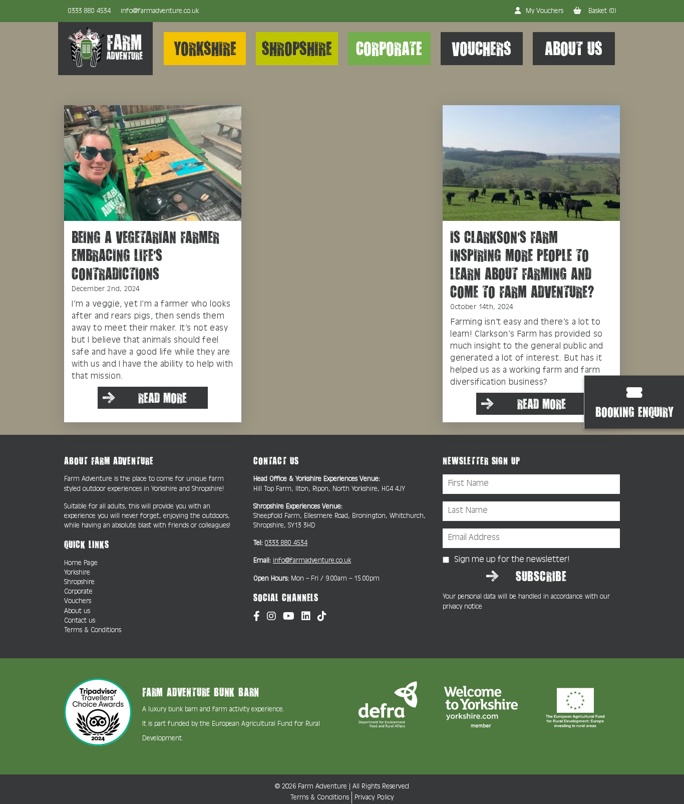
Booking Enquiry (634, 411)
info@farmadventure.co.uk (160, 11)
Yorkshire (77, 573)
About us (77, 611)
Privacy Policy (374, 797)
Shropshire (79, 582)
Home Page (81, 563)
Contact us (79, 621)
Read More (162, 397)
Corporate (78, 592)
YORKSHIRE (205, 48)
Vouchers (77, 601)
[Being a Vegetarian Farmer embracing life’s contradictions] (152, 162)
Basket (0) (601, 11)
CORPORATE (389, 48)
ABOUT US (573, 48)
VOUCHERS (481, 48)
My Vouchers (544, 11)
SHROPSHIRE (297, 48)
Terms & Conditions (92, 630)
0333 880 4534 (89, 11)
